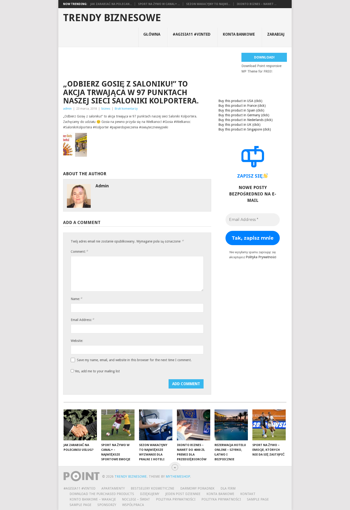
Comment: (79, 251)
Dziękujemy (149, 494)
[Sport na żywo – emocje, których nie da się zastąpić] (269, 424)
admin (67, 108)
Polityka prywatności (221, 499)
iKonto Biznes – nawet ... (256, 4)
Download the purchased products (102, 494)
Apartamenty (113, 488)
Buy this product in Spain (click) (241, 110)
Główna (151, 34)
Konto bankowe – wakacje (93, 499)
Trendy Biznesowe (112, 18)
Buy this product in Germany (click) (243, 115)
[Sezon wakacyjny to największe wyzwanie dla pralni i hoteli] (155, 424)
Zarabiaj (276, 34)
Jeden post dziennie (182, 494)
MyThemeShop (178, 476)
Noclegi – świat (136, 499)
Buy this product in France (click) (242, 105)
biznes (105, 108)
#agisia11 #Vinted (191, 34)
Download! (264, 57)
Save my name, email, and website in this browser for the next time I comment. (134, 360)
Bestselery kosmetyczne (152, 488)
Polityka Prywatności (261, 257)
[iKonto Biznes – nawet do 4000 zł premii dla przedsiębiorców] (193, 424)
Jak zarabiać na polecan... (111, 4)
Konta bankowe (239, 34)
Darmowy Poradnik (197, 488)
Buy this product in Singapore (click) (244, 129)
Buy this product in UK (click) (239, 124)
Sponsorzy (106, 505)
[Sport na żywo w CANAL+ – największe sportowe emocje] (118, 424)
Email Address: (82, 319)
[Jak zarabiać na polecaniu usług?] (80, 424)
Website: (77, 341)
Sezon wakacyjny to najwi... (208, 4)
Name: (76, 298)
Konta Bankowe (220, 494)
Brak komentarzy (126, 108)
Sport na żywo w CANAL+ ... (159, 4)
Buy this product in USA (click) (240, 101)
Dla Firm (227, 488)
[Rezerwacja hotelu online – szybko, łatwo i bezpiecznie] (231, 424)
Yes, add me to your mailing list (97, 371)
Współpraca (133, 505)
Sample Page (258, 499)
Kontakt (247, 494)
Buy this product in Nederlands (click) (245, 120)
